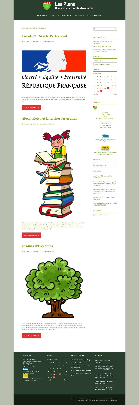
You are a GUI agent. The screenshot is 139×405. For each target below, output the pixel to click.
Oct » (115, 94)
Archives (96, 163)
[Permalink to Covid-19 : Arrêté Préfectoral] (54, 69)
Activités (65, 16)
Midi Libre (97, 171)
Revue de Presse (93, 16)
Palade (26, 41)
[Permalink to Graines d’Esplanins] (54, 287)
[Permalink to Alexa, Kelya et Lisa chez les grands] (54, 173)
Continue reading (30, 107)
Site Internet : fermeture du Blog (102, 42)
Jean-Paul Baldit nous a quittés (102, 176)
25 (108, 88)
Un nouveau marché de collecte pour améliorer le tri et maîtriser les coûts (105, 375)
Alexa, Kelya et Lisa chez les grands (49, 118)
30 (101, 91)
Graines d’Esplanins (37, 246)
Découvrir (77, 16)
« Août (96, 94)
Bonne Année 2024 (99, 46)
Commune (41, 16)
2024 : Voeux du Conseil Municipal (81, 370)
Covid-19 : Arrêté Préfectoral (44, 36)
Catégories (97, 61)
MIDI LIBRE (98, 355)
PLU (96, 215)
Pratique (53, 16)
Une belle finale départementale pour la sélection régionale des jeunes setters (104, 368)
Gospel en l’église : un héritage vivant (104, 197)
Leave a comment (48, 41)
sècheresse (103, 215)
